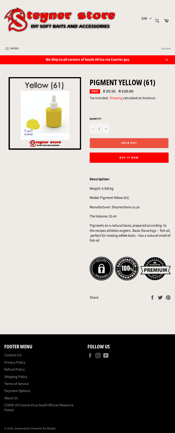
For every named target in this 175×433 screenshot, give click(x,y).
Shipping (115, 98)
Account (166, 48)
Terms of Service (16, 383)
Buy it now (129, 158)
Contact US (12, 355)
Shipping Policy (15, 376)
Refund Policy (14, 369)
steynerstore (22, 428)
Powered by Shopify (43, 428)
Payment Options (17, 390)
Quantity (95, 119)
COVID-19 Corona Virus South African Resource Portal (38, 408)
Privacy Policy (14, 362)
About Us (11, 398)
